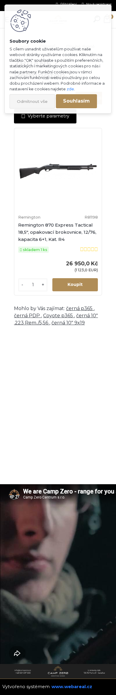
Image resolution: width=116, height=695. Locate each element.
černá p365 (80, 308)
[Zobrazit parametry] (45, 116)
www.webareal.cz (71, 686)
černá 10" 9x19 (68, 323)
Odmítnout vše (32, 101)
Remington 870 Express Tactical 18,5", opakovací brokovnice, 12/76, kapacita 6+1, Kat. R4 (57, 232)
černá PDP (27, 315)
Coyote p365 (58, 315)
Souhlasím (76, 101)
